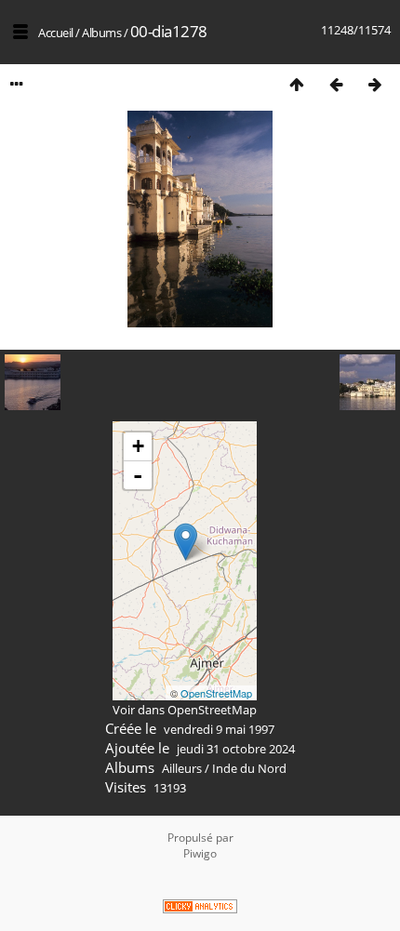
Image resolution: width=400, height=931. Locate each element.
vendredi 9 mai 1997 (219, 729)
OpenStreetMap (216, 692)
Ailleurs (182, 768)
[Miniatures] (296, 84)
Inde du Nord (249, 768)
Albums (101, 32)
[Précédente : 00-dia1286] (335, 84)
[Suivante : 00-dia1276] (374, 84)
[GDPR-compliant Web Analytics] (200, 908)
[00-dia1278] (185, 542)
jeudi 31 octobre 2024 (236, 748)
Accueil (55, 32)
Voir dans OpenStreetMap (185, 709)
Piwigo (200, 853)
